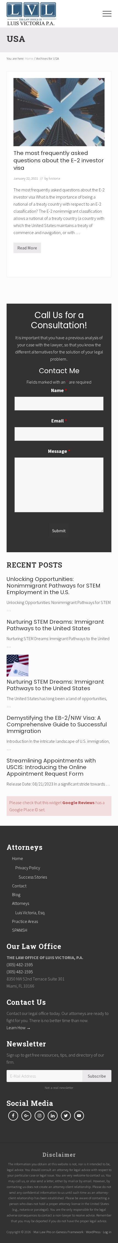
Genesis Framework (69, 1232)
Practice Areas (25, 921)
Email (59, 421)
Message (59, 451)
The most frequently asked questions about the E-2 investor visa (58, 160)
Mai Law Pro (42, 1232)
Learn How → (19, 1027)
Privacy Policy (27, 867)
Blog (16, 894)
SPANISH (19, 930)
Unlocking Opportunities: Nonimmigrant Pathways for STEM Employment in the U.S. (53, 585)
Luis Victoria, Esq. (30, 912)
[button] (107, 14)
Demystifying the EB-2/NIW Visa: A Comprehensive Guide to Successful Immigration (57, 724)
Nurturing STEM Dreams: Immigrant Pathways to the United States (55, 625)
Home (17, 858)
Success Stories (33, 877)
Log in (107, 1232)
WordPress (93, 1232)
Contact (19, 885)
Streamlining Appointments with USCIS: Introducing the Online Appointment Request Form (51, 767)
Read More (27, 249)
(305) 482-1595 (20, 964)
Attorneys (20, 903)
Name (59, 390)
